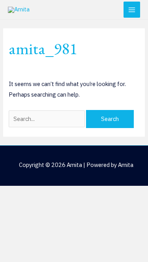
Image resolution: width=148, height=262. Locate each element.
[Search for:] (47, 119)
